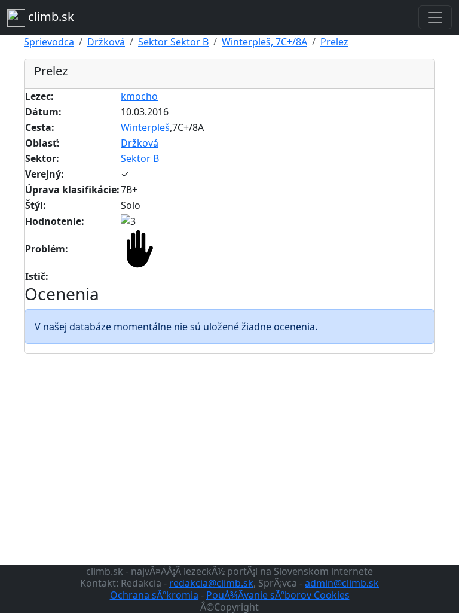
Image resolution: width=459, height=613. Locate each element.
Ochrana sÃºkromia (154, 595)
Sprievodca (49, 41)
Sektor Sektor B (173, 41)
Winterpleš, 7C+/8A (264, 41)
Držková (106, 41)
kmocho (139, 96)
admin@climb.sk (342, 583)
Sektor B (140, 158)
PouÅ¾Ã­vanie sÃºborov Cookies (278, 595)
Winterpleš (145, 127)
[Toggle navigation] (435, 17)
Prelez (334, 41)
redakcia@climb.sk (211, 583)
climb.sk (49, 16)
